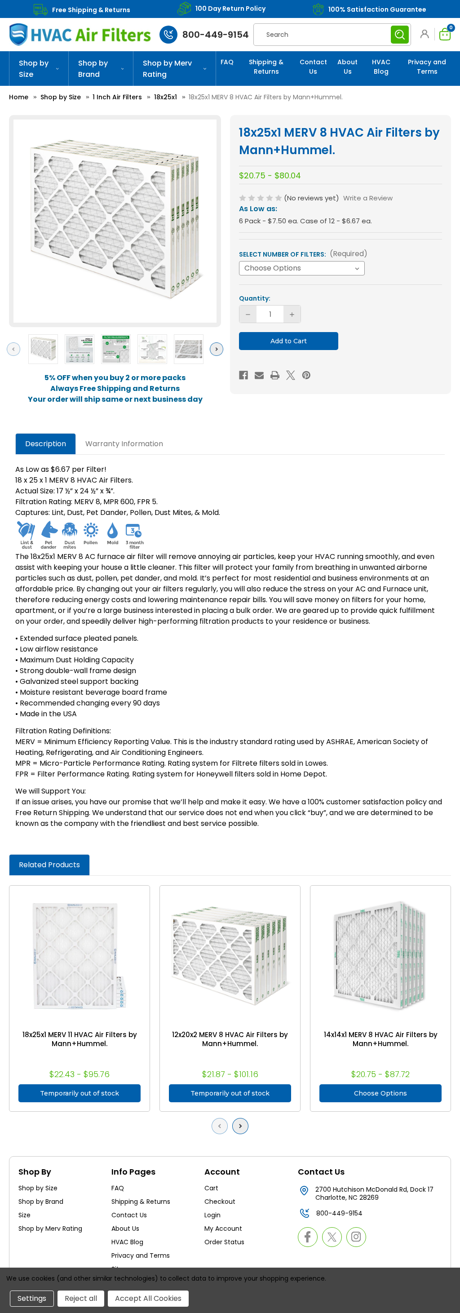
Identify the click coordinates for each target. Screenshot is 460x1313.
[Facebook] (243, 375)
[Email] (259, 375)
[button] (426, 34)
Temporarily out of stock (79, 1093)
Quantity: (254, 298)
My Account (223, 1228)
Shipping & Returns (266, 67)
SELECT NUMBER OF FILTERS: (303, 253)
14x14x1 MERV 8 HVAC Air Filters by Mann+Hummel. (381, 1039)
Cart (211, 1188)
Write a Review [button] (368, 198)
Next (218, 349)
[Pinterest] (306, 375)
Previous (15, 349)
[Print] (274, 375)
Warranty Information (124, 444)
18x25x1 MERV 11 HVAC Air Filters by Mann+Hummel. (79, 1039)
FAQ (227, 62)
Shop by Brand (93, 69)
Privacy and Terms (427, 67)
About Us (347, 67)
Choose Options (380, 1093)
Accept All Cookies (148, 1298)
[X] (290, 375)
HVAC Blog (381, 67)
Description (45, 444)
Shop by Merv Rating (167, 69)
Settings (32, 1298)
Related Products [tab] (49, 865)
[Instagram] (356, 1237)
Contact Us (313, 67)
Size (24, 1215)
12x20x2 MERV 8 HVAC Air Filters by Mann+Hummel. (230, 1039)
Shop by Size (34, 69)
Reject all (81, 1298)
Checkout (219, 1201)
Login (212, 1215)
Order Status (224, 1242)
